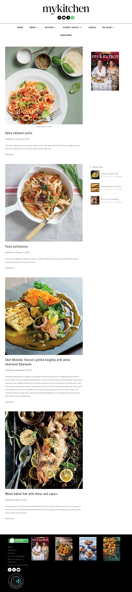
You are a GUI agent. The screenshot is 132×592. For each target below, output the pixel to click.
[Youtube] (64, 18)
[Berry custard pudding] (95, 200)
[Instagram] (59, 18)
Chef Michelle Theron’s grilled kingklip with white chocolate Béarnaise (37, 361)
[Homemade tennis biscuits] (95, 187)
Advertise (12, 550)
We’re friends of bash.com (15, 560)
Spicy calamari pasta (18, 132)
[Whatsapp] (73, 18)
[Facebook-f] (68, 18)
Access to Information (18, 565)
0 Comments (117, 176)
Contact (11, 553)
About (10, 547)
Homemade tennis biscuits (111, 186)
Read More (9, 154)
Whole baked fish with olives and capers (31, 493)
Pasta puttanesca (16, 246)
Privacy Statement (16, 556)
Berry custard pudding (110, 199)
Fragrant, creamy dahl (109, 174)
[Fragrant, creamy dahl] (95, 174)
